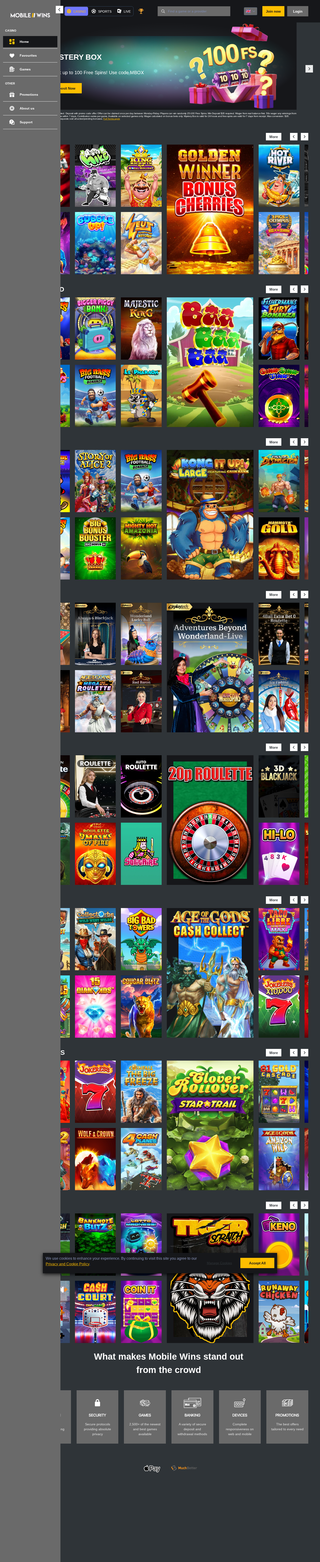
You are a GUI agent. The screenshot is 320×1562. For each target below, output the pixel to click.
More (273, 137)
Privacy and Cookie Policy (67, 1264)
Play (95, 162)
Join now (273, 11)
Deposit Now (64, 88)
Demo (95, 174)
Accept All (257, 1263)
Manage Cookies (219, 1263)
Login (297, 11)
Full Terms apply (111, 118)
